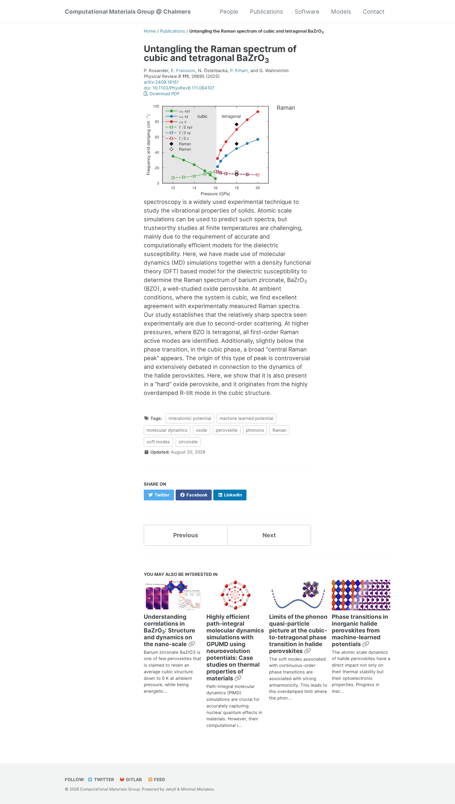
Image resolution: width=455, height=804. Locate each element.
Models (341, 11)
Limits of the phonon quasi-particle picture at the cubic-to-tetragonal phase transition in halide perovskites (298, 633)
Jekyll (170, 789)
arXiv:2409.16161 (161, 82)
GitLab (133, 779)
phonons (255, 430)
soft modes (158, 441)
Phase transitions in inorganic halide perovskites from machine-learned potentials (360, 630)
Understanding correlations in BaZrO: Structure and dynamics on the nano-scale (169, 630)
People (229, 11)
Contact (373, 11)
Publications (266, 11)
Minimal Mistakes (197, 789)
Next (269, 535)
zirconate (188, 441)
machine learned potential (246, 418)
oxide (201, 430)
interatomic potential (190, 418)
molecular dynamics (167, 430)
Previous (185, 535)
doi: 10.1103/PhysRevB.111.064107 (179, 88)
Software (307, 11)
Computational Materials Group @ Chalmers (128, 11)
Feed (159, 779)
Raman (279, 430)
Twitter (103, 779)
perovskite (227, 430)
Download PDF (164, 93)
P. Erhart (239, 70)
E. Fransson (183, 70)
